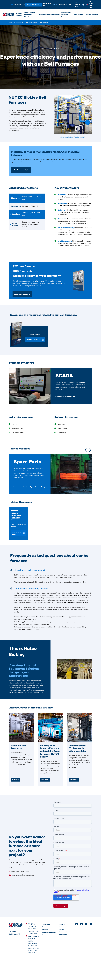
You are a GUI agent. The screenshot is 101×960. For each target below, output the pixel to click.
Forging (14, 424)
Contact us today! (21, 170)
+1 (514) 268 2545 (91, 4)
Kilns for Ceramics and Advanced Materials (29, 14)
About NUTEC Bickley (49, 932)
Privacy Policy (63, 934)
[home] (8, 14)
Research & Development (63, 930)
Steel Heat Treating (19, 428)
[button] (64, 4)
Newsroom (45, 935)
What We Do (19, 22)
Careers (61, 927)
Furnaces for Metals (19, 14)
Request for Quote (33, 5)
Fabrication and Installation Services (66, 14)
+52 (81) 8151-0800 (22, 871)
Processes (45, 929)
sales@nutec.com (20, 5)
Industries (45, 927)
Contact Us (62, 924)
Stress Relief (62, 428)
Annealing (61, 424)
